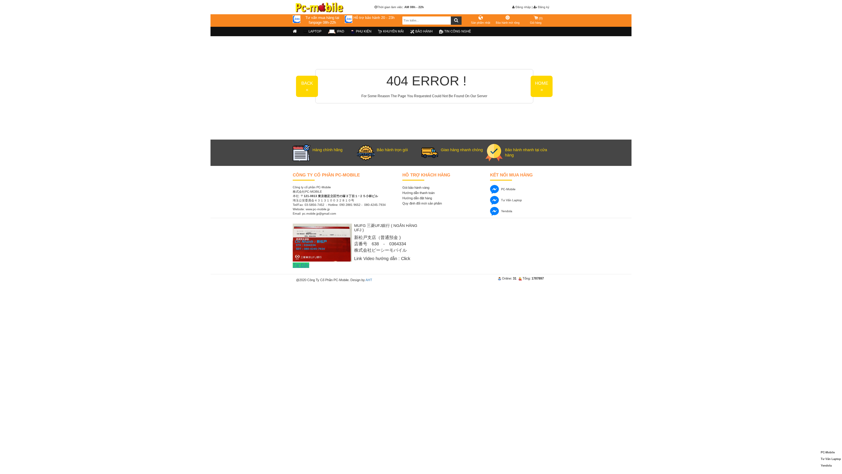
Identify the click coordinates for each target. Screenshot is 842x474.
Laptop (315, 31)
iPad (340, 31)
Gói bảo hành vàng (415, 187)
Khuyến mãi (393, 31)
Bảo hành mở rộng (507, 22)
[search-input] (432, 20)
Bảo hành (424, 31)
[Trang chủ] (294, 31)
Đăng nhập (523, 7)
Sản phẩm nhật (480, 22)
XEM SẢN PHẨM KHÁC (552, 69)
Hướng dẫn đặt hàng (417, 198)
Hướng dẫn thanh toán (418, 193)
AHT (369, 280)
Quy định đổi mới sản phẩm (422, 203)
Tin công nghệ (457, 31)
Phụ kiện (363, 31)
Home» (541, 86)
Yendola (506, 211)
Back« (307, 86)
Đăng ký (543, 7)
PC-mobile (508, 189)
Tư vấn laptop (511, 200)
